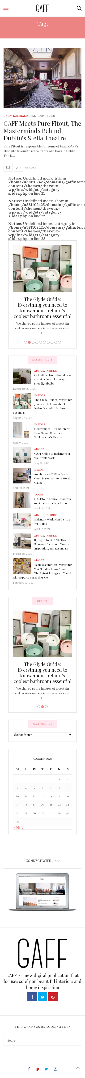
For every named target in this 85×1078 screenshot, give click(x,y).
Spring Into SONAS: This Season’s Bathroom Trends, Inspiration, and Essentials (52, 544)
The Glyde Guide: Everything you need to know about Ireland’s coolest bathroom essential (43, 307)
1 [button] (25, 342)
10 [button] (59, 342)
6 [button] (44, 342)
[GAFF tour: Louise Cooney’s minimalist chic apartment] (23, 500)
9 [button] (55, 342)
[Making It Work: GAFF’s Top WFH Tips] (23, 520)
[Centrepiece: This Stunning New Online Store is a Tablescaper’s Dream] (23, 430)
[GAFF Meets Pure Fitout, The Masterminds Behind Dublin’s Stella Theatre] (42, 78)
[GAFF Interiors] (42, 8)
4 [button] (36, 342)
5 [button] (40, 342)
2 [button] (29, 342)
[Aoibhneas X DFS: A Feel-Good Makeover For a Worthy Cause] (23, 475)
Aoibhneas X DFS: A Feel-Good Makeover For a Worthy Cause (53, 478)
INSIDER (51, 370)
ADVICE (39, 370)
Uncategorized (16, 115)
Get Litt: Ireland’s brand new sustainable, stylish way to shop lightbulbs (52, 379)
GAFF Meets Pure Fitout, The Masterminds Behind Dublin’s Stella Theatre (42, 130)
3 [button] (33, 342)
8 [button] (52, 342)
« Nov (18, 827)
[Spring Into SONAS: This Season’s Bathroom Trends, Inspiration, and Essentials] (23, 541)
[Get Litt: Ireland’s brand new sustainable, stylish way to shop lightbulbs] (23, 376)
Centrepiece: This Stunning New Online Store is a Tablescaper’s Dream (52, 433)
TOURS (38, 494)
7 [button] (48, 342)
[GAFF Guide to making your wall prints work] (23, 455)
